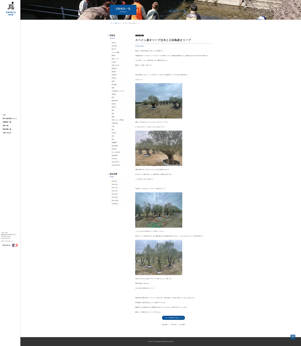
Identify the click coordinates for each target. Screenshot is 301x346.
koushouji (114, 158)
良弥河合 (114, 149)
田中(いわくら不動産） (118, 120)
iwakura (114, 42)
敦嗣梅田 (114, 142)
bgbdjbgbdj (115, 155)
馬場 (113, 110)
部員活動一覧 (7, 129)
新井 (113, 97)
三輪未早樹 (115, 123)
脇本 (113, 113)
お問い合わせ (7, 132)
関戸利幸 (114, 75)
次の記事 (182, 324)
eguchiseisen (115, 161)
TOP (4, 115)
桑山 (113, 129)
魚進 (113, 139)
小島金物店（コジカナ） (118, 91)
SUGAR (114, 132)
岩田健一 (114, 94)
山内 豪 (114, 62)
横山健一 (114, 71)
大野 (113, 136)
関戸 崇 (114, 49)
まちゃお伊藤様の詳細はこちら (173, 317)
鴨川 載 (114, 107)
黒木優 (113, 104)
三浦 (113, 126)
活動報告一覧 (7, 122)
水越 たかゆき (115, 65)
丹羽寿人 (114, 78)
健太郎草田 (115, 145)
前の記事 (164, 324)
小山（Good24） (116, 152)
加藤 (113, 116)
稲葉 (113, 87)
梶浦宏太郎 (115, 100)
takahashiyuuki (116, 165)
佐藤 (113, 81)
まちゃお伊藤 (115, 52)
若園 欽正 (114, 68)
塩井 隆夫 (114, 46)
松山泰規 (114, 84)
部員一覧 (5, 125)
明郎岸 (113, 55)
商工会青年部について (10, 118)
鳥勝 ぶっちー (115, 58)
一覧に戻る (173, 324)
